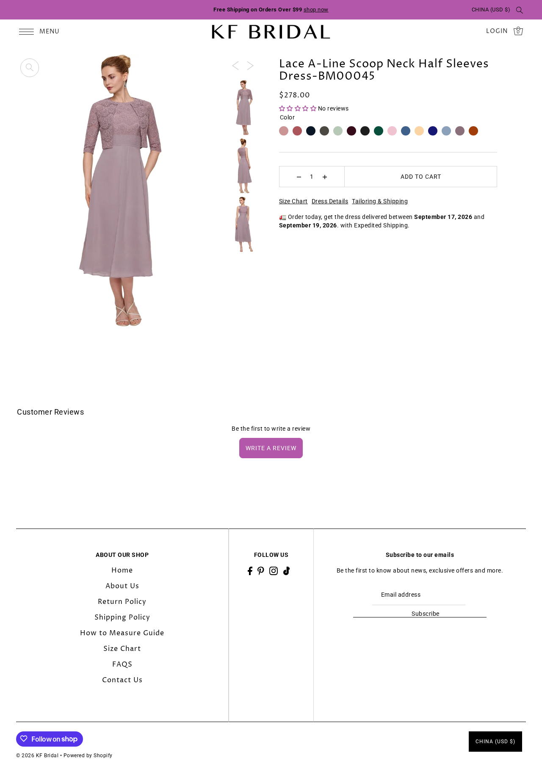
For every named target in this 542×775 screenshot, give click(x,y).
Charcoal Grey (324, 131)
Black (365, 131)
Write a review (271, 448)
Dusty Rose (297, 131)
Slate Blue (405, 131)
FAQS (122, 664)
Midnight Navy (310, 131)
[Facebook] (250, 570)
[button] (298, 108)
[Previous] (235, 65)
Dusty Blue (446, 131)
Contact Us (122, 679)
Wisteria (460, 131)
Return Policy (122, 601)
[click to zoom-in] (29, 67)
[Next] (250, 65)
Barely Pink (392, 131)
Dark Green (378, 131)
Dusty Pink (283, 131)
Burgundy (351, 131)
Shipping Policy (122, 617)
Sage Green (338, 131)
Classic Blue (432, 131)
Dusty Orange (473, 131)
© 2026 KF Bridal (37, 755)
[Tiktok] (286, 570)
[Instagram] (273, 570)
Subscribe (425, 613)
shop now (316, 9)
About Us (122, 585)
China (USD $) (491, 9)
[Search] (519, 9)
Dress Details (330, 201)
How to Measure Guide (122, 632)
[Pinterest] (260, 570)
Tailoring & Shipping (380, 201)
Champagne (419, 131)
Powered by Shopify (88, 755)
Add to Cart (421, 176)
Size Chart (293, 201)
